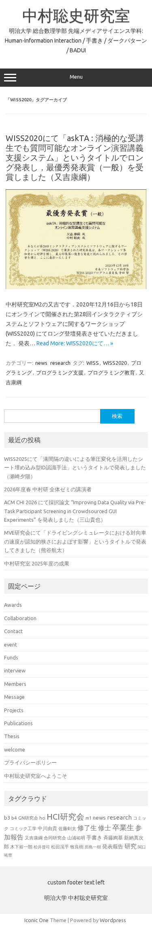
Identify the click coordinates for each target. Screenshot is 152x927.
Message (14, 697)
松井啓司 (42, 847)
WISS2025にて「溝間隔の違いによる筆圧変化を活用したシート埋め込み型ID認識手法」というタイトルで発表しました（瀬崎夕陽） (75, 467)
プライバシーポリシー (30, 762)
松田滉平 (60, 846)
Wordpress (113, 920)
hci (42, 818)
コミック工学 (23, 828)
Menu (76, 77)
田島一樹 (93, 846)
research (60, 363)
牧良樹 (76, 846)
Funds (11, 657)
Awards (13, 605)
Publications (18, 723)
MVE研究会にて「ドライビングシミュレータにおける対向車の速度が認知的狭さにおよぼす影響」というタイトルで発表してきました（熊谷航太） (75, 541)
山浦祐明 (76, 837)
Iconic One (36, 920)
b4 (14, 817)
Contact (13, 631)
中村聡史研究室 (76, 15)
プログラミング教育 (111, 372)
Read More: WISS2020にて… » (74, 343)
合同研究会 (55, 837)
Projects (14, 710)
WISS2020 (115, 363)
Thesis (11, 736)
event (10, 644)
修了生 (87, 827)
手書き (94, 838)
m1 (89, 818)
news (41, 363)
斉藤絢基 (113, 837)
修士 (104, 827)
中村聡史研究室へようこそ (35, 776)
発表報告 (112, 846)
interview (15, 670)
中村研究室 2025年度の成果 (36, 563)
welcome (14, 749)
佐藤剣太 (67, 828)
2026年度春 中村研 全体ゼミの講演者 (48, 489)
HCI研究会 (65, 816)
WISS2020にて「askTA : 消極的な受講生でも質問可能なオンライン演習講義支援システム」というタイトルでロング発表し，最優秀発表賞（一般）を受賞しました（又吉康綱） (75, 157)
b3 (7, 817)
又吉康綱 (34, 837)
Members (15, 684)
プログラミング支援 (59, 372)
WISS (92, 363)
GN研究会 (28, 818)
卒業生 (123, 827)
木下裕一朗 (21, 846)
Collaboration (20, 618)
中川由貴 (47, 828)
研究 (130, 846)
